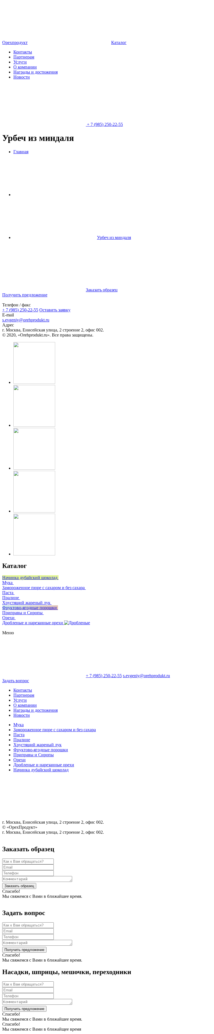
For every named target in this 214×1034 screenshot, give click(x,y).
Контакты (22, 52)
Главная (20, 151)
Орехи (19, 759)
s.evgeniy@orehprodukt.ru (25, 320)
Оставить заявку (54, 310)
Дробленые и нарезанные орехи (43, 764)
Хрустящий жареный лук (37, 744)
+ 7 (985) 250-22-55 (20, 310)
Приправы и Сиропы (33, 754)
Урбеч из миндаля (114, 237)
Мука (18, 724)
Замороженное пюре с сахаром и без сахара (54, 729)
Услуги (20, 62)
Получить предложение (24, 950)
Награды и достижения (35, 72)
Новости (21, 77)
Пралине (21, 739)
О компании (25, 67)
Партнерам (23, 57)
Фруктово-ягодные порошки (40, 749)
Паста (19, 734)
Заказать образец (19, 886)
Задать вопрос (15, 680)
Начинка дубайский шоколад (41, 769)
